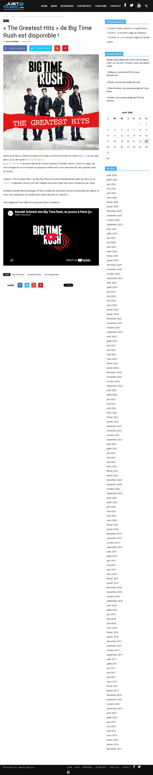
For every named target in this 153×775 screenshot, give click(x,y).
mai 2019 (111, 565)
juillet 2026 (112, 179)
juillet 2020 (112, 502)
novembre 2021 (114, 430)
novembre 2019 (114, 538)
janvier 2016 (112, 744)
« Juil (107, 158)
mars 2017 (112, 681)
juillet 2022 (112, 394)
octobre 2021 (113, 435)
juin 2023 (111, 345)
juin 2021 (111, 453)
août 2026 (112, 175)
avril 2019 (111, 569)
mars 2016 (112, 735)
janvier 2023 (112, 367)
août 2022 (112, 390)
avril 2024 (111, 300)
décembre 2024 (114, 264)
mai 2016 (111, 726)
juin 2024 (111, 291)
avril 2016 (111, 730)
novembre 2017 (114, 645)
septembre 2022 (115, 385)
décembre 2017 (114, 641)
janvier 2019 (112, 583)
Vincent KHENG (12, 41)
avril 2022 (111, 408)
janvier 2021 (112, 475)
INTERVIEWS (67, 5)
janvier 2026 (112, 206)
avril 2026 (111, 193)
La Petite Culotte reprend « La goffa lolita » (127, 28)
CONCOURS (101, 5)
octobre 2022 (113, 381)
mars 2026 (112, 197)
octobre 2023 (113, 327)
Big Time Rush (12, 163)
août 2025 (112, 229)
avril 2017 (111, 677)
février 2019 (112, 578)
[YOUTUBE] (139, 6)
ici (68, 194)
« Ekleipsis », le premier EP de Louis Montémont (123, 73)
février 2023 (112, 363)
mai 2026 (111, 188)
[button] (146, 6)
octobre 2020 (113, 488)
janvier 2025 (112, 260)
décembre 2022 (114, 372)
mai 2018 (111, 618)
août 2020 (112, 497)
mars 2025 (112, 251)
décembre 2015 (114, 748)
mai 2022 (111, 403)
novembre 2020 (114, 484)
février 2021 (112, 471)
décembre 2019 (114, 533)
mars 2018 (112, 627)
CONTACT (115, 5)
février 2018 (112, 632)
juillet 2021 (112, 448)
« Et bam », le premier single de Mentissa (126, 32)
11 (114, 135)
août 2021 (112, 444)
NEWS (54, 5)
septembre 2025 (115, 224)
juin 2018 (111, 614)
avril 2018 (111, 623)
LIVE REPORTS (84, 5)
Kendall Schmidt (34, 274)
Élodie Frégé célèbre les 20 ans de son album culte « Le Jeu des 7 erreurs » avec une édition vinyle (128, 63)
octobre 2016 (113, 704)
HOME (44, 5)
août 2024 (112, 282)
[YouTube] (68, 772)
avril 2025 (111, 246)
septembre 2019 (115, 547)
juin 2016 (111, 721)
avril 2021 (111, 462)
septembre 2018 (115, 600)
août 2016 (112, 713)
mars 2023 (112, 358)
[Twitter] (139, 767)
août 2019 (112, 551)
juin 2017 (111, 668)
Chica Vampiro (34, 159)
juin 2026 (111, 184)
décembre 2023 (114, 318)
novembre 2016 (114, 699)
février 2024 (112, 309)
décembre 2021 (114, 426)
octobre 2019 (113, 542)
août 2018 (112, 605)
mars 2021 (112, 466)
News (6, 21)
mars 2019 (112, 574)
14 (134, 135)
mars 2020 (112, 520)
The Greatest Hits (51, 274)
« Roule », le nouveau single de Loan (123, 82)
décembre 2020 (114, 479)
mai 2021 (111, 457)
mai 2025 (111, 242)
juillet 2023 (112, 341)
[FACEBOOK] (125, 6)
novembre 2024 (114, 269)
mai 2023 (111, 350)
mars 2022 (112, 412)
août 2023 (112, 336)
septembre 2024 (115, 278)
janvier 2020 (112, 529)
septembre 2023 (115, 332)
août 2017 (112, 659)
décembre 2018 (114, 587)
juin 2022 (111, 399)
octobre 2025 (113, 220)
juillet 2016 (112, 717)
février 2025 (112, 255)
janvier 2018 (112, 636)
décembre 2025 (114, 211)
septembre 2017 (115, 654)
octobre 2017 (113, 650)
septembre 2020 (115, 493)
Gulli (85, 155)
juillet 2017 (112, 663)
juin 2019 (111, 560)
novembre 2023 (114, 323)
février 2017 (112, 686)
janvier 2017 (112, 690)
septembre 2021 (115, 439)
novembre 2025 (114, 215)
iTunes (6, 183)
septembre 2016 (115, 708)
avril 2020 (111, 515)
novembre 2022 (114, 376)
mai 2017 (111, 672)
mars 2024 (112, 305)
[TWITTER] (131, 6)
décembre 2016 (114, 695)
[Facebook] (134, 767)
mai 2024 (111, 296)
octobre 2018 (113, 596)
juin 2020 (111, 506)
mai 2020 (111, 511)
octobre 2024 (113, 273)
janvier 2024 (112, 314)
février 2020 (112, 524)
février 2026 (112, 202)
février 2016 (112, 739)
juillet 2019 (112, 556)
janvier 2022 (112, 421)
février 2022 (112, 417)
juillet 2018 (112, 609)
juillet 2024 (112, 287)
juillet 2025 (112, 233)
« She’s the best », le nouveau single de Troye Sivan (128, 90)
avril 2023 (111, 354)
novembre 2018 (114, 592)
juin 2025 (111, 237)
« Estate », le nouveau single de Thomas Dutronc (125, 99)
